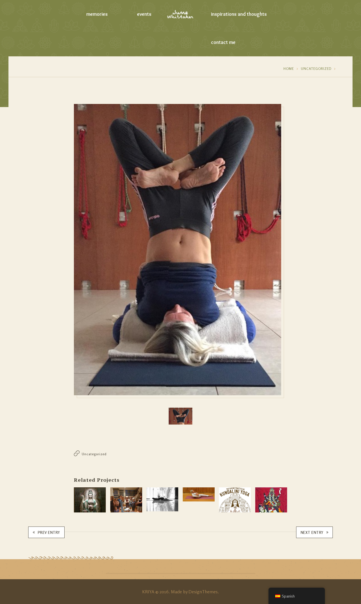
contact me (223, 42)
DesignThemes (203, 591)
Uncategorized (316, 68)
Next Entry (312, 532)
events (144, 14)
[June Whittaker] (180, 14)
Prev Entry (49, 532)
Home (288, 68)
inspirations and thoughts (239, 14)
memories (97, 14)
